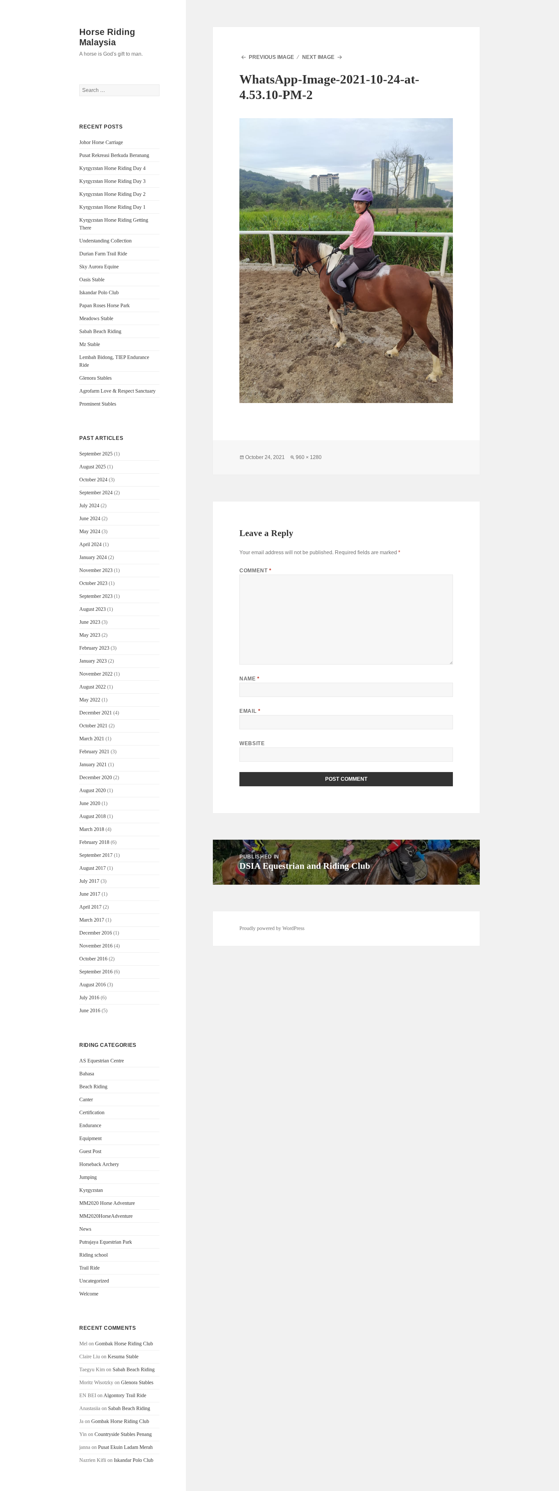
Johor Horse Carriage (101, 142)
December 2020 (95, 777)
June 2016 (89, 1010)
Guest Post (90, 1151)
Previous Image (271, 57)
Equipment (90, 1138)
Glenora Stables (95, 378)
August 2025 (92, 466)
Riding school (93, 1255)
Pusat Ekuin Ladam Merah (125, 1447)
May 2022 (89, 699)
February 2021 (94, 751)
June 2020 (89, 803)
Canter (86, 1099)
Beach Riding (93, 1086)
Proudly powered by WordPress (271, 928)
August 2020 (92, 790)
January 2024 (93, 557)
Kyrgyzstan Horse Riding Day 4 (112, 168)
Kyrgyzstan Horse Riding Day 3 (112, 181)
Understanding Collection (105, 240)
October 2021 (93, 725)
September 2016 (96, 971)
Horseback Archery (99, 1164)
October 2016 (93, 958)
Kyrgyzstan (91, 1190)
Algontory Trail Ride (125, 1395)
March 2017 (91, 920)
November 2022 (96, 674)
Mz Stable (89, 344)
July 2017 (89, 881)
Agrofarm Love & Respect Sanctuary (117, 391)
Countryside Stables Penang (123, 1434)
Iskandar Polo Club (99, 292)
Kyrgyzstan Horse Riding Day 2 (112, 194)
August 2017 (92, 868)
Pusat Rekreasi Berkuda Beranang (114, 155)
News (85, 1229)
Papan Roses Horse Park (104, 305)
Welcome (88, 1293)
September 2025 (96, 453)
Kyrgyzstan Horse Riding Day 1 (112, 207)
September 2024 (96, 492)
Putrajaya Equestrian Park (105, 1242)
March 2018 (91, 829)
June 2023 (89, 622)
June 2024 (89, 518)
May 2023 (89, 635)
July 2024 (89, 505)
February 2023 (94, 648)
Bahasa (86, 1073)
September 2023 (96, 596)
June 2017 (89, 894)
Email (249, 711)
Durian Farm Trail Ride (103, 253)
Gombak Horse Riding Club (124, 1343)
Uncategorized (94, 1281)
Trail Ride (89, 1268)
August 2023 (92, 609)
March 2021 (91, 738)
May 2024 (89, 531)
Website (252, 743)
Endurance (90, 1125)
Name (249, 678)
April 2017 (90, 907)
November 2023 (96, 570)
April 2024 (90, 544)
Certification (91, 1112)
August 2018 (92, 816)
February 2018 (94, 842)
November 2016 (96, 945)
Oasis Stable (91, 279)
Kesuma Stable (123, 1356)
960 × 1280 (309, 457)
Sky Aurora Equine (99, 266)
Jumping (88, 1177)
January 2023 (93, 661)
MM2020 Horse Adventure (107, 1203)
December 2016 (95, 933)
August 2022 (92, 686)
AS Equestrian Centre (101, 1060)
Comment (255, 570)
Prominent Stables (97, 404)
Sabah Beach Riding (100, 331)
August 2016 (92, 984)
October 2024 (93, 479)
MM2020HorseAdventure (106, 1216)
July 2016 (89, 997)
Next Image (318, 57)
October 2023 (93, 583)
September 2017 (96, 855)
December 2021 (95, 712)
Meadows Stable (96, 318)
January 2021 (93, 764)
